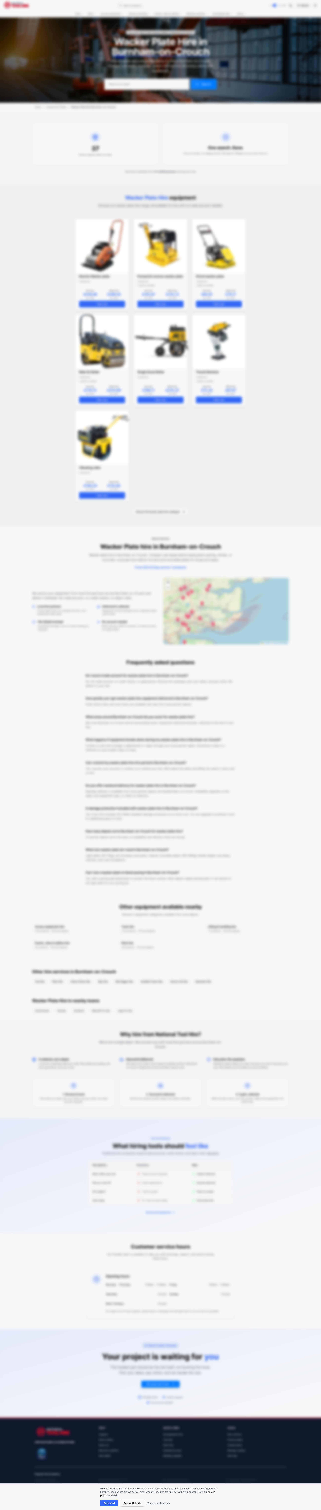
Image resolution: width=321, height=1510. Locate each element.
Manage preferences (158, 1503)
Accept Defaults (132, 1503)
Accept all (109, 1503)
